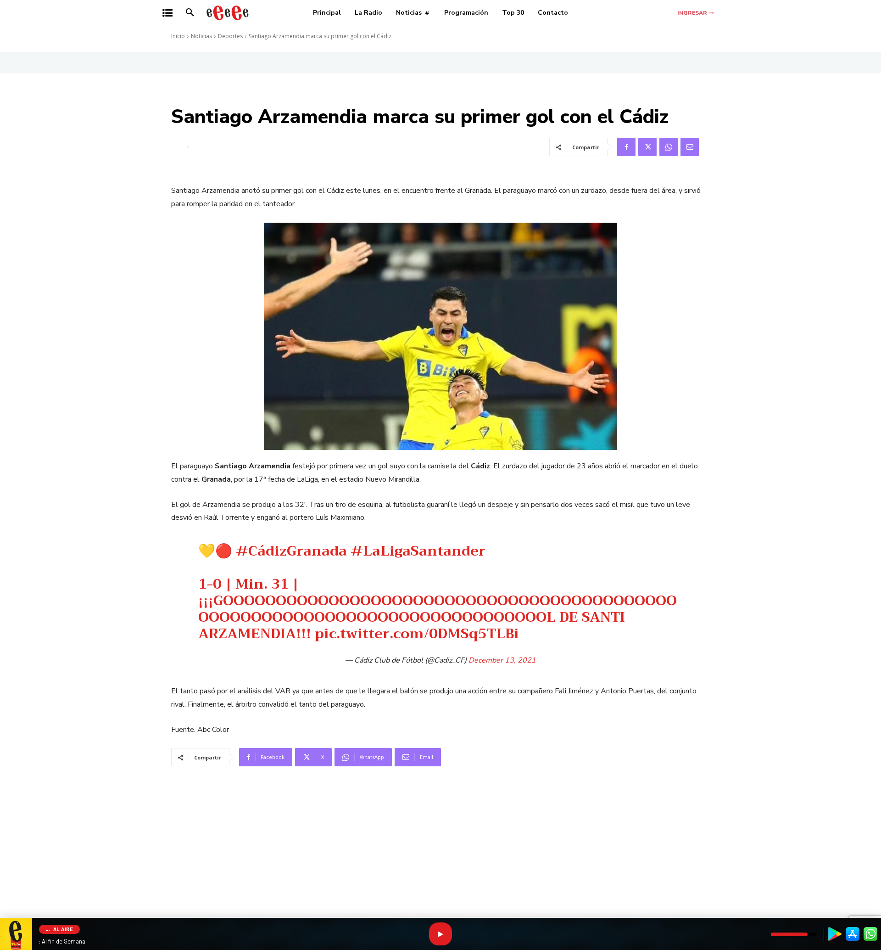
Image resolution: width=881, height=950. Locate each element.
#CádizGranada (291, 551)
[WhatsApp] (668, 147)
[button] (190, 13)
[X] (647, 147)
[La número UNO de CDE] (228, 12)
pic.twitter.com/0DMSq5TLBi (417, 634)
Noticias (201, 36)
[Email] (689, 147)
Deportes (230, 36)
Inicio (178, 36)
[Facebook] (626, 147)
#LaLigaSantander (418, 551)
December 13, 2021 (502, 660)
